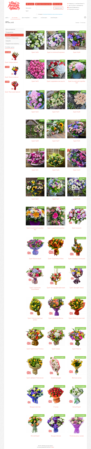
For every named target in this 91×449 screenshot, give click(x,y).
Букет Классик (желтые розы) (35, 319)
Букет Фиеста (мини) (11, 77)
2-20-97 (74, 5)
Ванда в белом (56, 436)
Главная (77, 22)
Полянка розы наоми (77, 436)
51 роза (55, 407)
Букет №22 (35, 199)
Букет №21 (55, 199)
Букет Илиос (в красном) (77, 318)
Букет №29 (76, 112)
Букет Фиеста (76, 349)
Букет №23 (76, 170)
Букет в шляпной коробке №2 (35, 228)
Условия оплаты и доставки (44, 4)
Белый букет (77, 407)
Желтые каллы (76, 378)
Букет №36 (35, 52)
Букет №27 (55, 141)
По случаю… (15, 17)
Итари (52, 447)
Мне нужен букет (28, 9)
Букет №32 (35, 112)
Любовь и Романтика (12, 38)
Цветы (6, 17)
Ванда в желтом (35, 407)
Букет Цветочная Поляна (35, 349)
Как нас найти (57, 4)
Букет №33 (35, 81)
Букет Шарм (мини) (11, 62)
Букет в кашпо (76, 228)
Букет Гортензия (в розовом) (35, 288)
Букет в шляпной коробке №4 (76, 82)
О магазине (30, 4)
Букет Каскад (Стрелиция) (76, 259)
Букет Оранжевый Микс (56, 259)
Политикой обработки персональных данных (52, 14)
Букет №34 (76, 52)
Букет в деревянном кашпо (56, 81)
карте (77, 9)
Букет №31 (55, 112)
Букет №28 (35, 141)
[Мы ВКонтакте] (85, 17)
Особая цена (44, 17)
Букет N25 (35, 170)
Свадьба (35, 17)
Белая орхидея (56, 378)
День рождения (25, 17)
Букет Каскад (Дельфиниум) (56, 288)
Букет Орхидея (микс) (77, 288)
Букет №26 (55, 170)
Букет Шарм (56, 349)
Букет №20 (76, 199)
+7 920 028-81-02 (79, 5)
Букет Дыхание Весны (56, 318)
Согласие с (50, 14)
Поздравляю (9, 32)
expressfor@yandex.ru (74, 7)
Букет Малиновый (35, 259)
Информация (54, 17)
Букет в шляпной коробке (55, 228)
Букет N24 (76, 141)
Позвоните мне (58, 8)
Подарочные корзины (12, 43)
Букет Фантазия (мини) (12, 92)
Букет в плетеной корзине (56, 52)
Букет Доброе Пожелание (35, 378)
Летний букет (35, 436)
